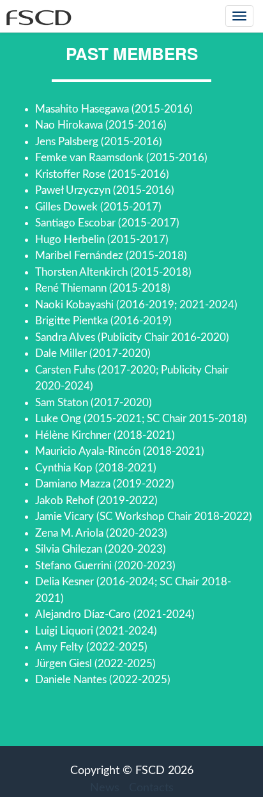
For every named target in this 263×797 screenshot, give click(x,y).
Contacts (151, 788)
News (104, 788)
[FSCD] (36, 16)
